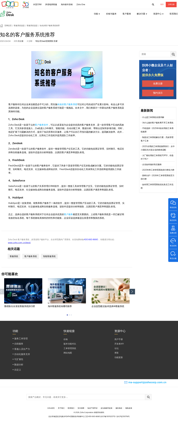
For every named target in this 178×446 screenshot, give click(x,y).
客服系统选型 (19, 26)
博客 (116, 353)
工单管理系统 (70, 348)
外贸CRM (37, 4)
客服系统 (14, 256)
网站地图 (68, 353)
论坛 (116, 348)
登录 (162, 4)
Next (132, 291)
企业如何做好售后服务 (152, 164)
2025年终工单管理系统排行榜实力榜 (158, 170)
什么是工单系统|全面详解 (153, 117)
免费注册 (158, 83)
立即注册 (171, 4)
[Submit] (148, 397)
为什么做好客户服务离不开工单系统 (157, 123)
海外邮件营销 (67, 4)
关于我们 (61, 408)
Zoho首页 (51, 408)
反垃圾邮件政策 (106, 408)
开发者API (119, 344)
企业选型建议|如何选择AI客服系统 (108, 306)
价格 (66, 339)
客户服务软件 (41, 125)
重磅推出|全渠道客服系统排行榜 (19, 306)
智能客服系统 (49, 256)
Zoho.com (15, 5)
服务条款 (119, 408)
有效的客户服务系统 (67, 104)
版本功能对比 (70, 344)
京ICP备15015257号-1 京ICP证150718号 (115, 416)
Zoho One (80, 4)
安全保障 (81, 408)
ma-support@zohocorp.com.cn (147, 382)
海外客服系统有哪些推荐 (60, 306)
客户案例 (127, 14)
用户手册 (118, 339)
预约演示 (158, 92)
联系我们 (174, 14)
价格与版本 (111, 14)
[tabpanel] (23, 293)
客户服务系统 (30, 256)
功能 (96, 14)
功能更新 (118, 357)
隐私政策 (128, 408)
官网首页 (8, 26)
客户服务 (68, 214)
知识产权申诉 (92, 408)
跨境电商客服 (51, 4)
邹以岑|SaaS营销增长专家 (46, 41)
